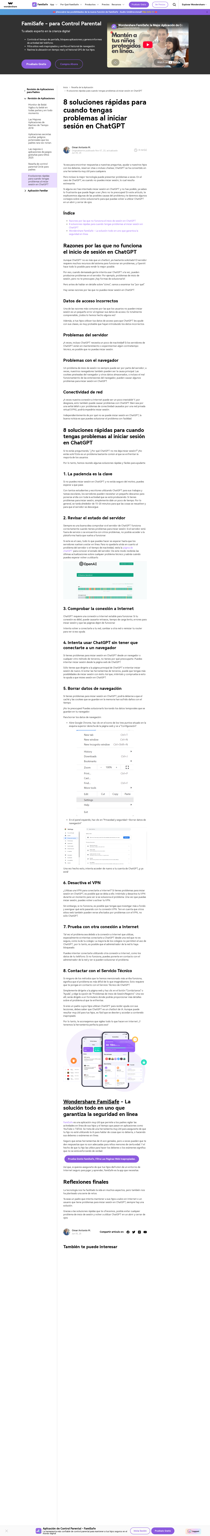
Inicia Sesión (140, 1531)
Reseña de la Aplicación (82, 87)
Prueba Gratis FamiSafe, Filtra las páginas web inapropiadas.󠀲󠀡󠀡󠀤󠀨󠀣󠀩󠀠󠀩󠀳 (101, 1159)
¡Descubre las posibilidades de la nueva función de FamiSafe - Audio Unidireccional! (105, 12)
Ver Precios (160, 4)
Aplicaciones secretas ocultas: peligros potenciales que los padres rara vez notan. (40, 138)
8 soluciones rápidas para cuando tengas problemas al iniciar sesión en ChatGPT (38, 180)
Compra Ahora (69, 64)
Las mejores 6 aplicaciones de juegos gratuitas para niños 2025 (40, 153)
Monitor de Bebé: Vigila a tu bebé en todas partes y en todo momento (40, 109)
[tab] (39, 90)
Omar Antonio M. (81, 147)
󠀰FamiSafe (68, 1122)
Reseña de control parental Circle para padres (38, 167)
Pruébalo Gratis (139, 4)
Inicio (65, 87)
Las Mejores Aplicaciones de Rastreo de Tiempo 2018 (38, 123)
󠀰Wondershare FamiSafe (91, 1102)
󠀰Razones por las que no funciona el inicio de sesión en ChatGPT (102, 221)
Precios (105, 4)
